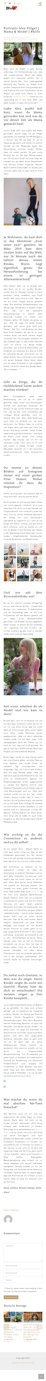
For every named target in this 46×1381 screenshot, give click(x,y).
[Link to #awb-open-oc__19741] (40, 4)
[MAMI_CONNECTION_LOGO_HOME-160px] (11, 6)
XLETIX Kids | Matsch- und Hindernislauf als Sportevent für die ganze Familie (31, 1330)
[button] (6, 1327)
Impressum (16, 1363)
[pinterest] (14, 3)
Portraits (24, 39)
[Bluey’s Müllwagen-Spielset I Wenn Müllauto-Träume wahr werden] (13, 1313)
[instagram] (5, 3)
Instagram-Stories (21, 96)
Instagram (35, 891)
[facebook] (10, 3)
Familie (13, 39)
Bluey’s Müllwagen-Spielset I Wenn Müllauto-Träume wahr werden (13, 1330)
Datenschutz (28, 1363)
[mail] (19, 3)
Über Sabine (11, 1210)
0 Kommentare (33, 39)
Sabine (8, 37)
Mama (18, 39)
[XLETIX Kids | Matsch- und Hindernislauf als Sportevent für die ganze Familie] (32, 1313)
